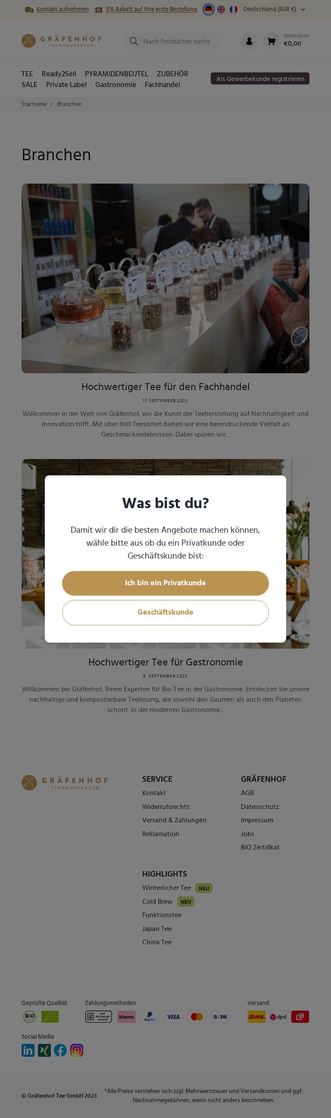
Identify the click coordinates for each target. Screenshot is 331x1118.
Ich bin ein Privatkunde (165, 583)
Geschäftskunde (165, 612)
